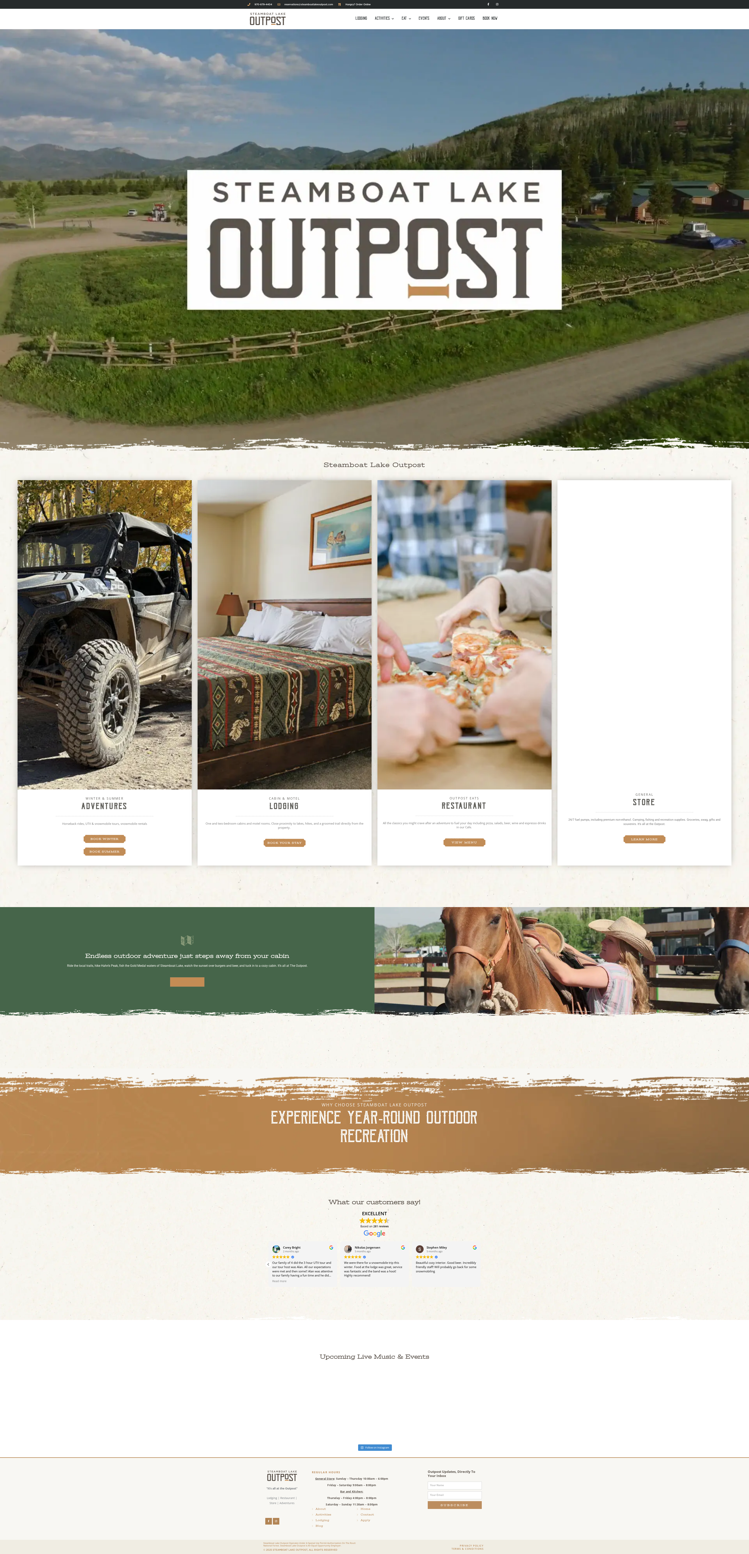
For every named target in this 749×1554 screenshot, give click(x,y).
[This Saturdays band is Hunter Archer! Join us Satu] (187, 1406)
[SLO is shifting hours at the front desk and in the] (436, 1406)
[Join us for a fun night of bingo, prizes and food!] (312, 1406)
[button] (481, 1264)
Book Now (490, 19)
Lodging (361, 19)
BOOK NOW (187, 981)
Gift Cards (466, 19)
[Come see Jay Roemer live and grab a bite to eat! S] (561, 1406)
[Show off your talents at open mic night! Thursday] (686, 1406)
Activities (382, 19)
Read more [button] (279, 1281)
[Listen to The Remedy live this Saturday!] (62, 1406)
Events (424, 19)
